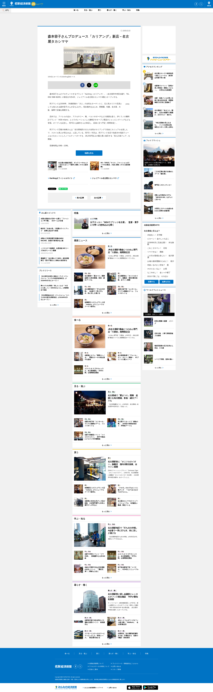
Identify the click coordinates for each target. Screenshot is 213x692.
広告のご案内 (93, 669)
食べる (76, 10)
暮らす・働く (112, 10)
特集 (138, 10)
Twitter (201, 4)
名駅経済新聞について (96, 663)
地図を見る (89, 153)
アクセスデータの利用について (99, 666)
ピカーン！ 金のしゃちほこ (158, 239)
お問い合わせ (116, 666)
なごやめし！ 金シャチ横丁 (158, 272)
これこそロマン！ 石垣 (157, 248)
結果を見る (166, 282)
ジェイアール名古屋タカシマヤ (104, 178)
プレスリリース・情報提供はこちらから (125, 663)
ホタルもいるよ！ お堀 (157, 269)
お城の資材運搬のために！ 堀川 (160, 261)
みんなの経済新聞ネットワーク (66, 687)
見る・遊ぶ (88, 10)
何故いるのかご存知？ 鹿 (158, 265)
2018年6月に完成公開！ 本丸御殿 (160, 243)
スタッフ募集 (116, 669)
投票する (151, 282)
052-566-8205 (54, 97)
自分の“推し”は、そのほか (157, 276)
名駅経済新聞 (20, 4)
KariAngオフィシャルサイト (61, 178)
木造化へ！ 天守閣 (154, 235)
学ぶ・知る (126, 10)
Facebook (196, 4)
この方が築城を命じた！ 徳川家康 (160, 256)
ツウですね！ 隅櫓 (155, 252)
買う (99, 10)
